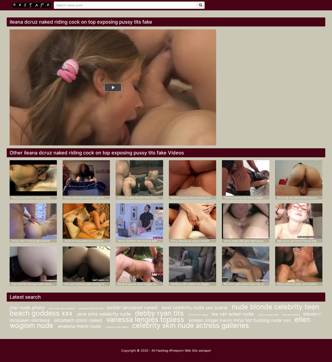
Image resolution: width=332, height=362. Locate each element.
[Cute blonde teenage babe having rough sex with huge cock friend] (33, 264)
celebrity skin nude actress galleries (190, 325)
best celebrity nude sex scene (195, 307)
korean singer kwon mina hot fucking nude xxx (240, 320)
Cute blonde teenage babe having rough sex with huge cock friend (52, 283)
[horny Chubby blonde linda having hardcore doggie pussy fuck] (139, 178)
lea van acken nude (233, 314)
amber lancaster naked (133, 307)
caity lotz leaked (291, 314)
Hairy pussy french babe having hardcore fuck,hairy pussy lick (49, 197)
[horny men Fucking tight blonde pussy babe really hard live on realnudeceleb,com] (33, 221)
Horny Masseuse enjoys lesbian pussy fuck (197, 240)
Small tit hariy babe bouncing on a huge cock (92, 240)
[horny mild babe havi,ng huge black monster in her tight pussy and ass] (86, 178)
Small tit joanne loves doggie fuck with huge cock (147, 283)
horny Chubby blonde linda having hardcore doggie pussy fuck (155, 197)
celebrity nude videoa (117, 327)
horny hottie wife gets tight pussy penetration (251, 240)
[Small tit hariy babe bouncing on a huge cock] (86, 221)
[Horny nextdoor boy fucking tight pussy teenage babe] (139, 221)
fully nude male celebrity (62, 308)
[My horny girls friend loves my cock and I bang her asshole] (245, 264)
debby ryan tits (160, 313)
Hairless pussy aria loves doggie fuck (246, 197)
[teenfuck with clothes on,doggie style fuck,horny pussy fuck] (192, 264)
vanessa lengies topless (146, 319)
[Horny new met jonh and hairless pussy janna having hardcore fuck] (298, 264)
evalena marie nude (80, 326)
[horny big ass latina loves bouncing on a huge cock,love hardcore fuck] (298, 178)
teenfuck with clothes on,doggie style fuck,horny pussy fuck (206, 283)
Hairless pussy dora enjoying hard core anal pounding (203, 197)
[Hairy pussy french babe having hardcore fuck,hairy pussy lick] (33, 178)
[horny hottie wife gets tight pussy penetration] (245, 221)
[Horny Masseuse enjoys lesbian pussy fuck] (192, 221)
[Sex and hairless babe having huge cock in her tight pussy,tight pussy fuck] (86, 264)
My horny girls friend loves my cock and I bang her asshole (259, 283)
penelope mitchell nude (91, 308)
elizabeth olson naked (78, 320)
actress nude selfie (268, 314)
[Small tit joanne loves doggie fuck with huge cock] (139, 264)
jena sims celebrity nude (104, 314)
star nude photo (28, 307)
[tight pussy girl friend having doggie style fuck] (298, 221)
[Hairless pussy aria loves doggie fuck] (245, 178)
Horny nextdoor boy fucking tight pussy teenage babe (150, 240)
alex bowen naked (198, 314)
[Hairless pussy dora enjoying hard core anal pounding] (192, 178)
